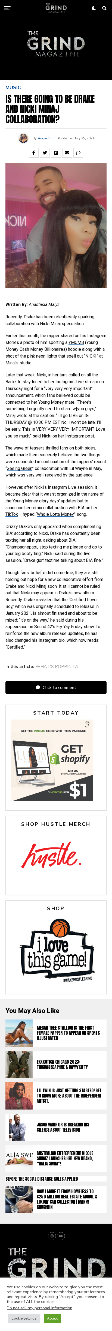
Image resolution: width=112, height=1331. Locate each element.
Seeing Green (19, 468)
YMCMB (76, 342)
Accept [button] (52, 1318)
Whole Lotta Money (55, 514)
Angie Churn (47, 138)
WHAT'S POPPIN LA (57, 666)
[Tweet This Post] (45, 153)
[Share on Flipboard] (56, 153)
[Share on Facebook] (34, 153)
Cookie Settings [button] (23, 1318)
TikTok (11, 514)
